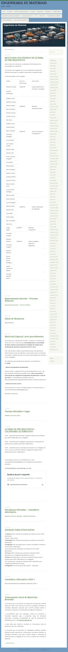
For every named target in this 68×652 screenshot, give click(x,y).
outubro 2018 (53, 265)
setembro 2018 (54, 268)
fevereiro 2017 (54, 314)
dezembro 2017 (54, 287)
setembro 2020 (54, 216)
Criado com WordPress (24, 649)
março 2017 (53, 311)
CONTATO (42, 16)
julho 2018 (52, 273)
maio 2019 (53, 248)
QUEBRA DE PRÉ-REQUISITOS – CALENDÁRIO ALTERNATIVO (20, 430)
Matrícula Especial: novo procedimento (24, 336)
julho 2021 (52, 194)
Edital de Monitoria (14, 319)
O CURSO (9, 11)
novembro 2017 (54, 289)
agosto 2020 (53, 218)
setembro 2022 (54, 164)
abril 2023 (52, 145)
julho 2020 (52, 221)
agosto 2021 (53, 191)
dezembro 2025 (54, 79)
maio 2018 (53, 278)
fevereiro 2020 (54, 229)
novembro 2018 (54, 262)
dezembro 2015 (54, 336)
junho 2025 (53, 96)
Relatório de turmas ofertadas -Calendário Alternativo (20, 516)
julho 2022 (52, 169)
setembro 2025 (54, 87)
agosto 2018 (53, 270)
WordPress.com (45, 649)
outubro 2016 (53, 317)
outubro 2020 (53, 213)
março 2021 (53, 202)
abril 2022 (52, 177)
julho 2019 (52, 246)
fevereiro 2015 (54, 349)
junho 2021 (53, 197)
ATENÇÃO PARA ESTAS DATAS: (20, 530)
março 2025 (53, 104)
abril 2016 (52, 330)
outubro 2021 (53, 188)
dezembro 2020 (54, 207)
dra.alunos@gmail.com (25, 620)
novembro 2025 (54, 82)
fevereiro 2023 (54, 150)
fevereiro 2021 (54, 205)
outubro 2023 (53, 128)
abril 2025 (52, 101)
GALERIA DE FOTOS (27, 16)
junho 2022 (53, 172)
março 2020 (53, 227)
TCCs (36, 16)
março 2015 (53, 347)
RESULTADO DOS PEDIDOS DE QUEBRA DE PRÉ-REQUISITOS (24, 59)
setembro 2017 (54, 295)
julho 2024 (52, 112)
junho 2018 (53, 276)
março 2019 (53, 254)
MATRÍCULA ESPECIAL (11, 393)
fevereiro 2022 (54, 183)
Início (3, 11)
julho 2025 (52, 93)
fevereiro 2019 (54, 257)
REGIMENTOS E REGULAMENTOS (11, 16)
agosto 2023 (53, 134)
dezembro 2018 (54, 259)
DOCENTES (40, 11)
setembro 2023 (54, 131)
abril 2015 (52, 344)
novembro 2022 (54, 158)
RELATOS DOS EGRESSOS (21, 20)
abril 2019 (52, 251)
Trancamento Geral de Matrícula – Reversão (22, 598)
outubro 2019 (53, 237)
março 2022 (53, 180)
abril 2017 (52, 308)
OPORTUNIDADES (7, 20)
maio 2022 (53, 175)
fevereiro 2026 (54, 76)
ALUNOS (33, 11)
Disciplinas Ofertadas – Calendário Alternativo (22, 511)
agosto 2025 (53, 90)
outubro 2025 (53, 85)
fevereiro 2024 (54, 120)
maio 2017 (53, 306)
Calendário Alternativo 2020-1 (20, 579)
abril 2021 (52, 199)
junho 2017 (53, 303)
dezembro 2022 (54, 156)
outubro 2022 (53, 161)
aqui (20, 616)
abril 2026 (52, 71)
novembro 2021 (54, 186)
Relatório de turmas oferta (12, 415)
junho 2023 (53, 139)
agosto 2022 (53, 167)
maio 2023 (53, 142)
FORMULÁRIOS (57, 11)
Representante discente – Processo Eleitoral (21, 299)
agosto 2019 (53, 243)
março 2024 (53, 117)
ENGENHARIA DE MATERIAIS (24, 3)
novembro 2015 (54, 338)
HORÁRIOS (48, 11)
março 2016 (53, 333)
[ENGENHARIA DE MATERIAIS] (34, 35)
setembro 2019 (54, 240)
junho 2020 (53, 224)
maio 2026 (53, 68)
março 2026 (53, 74)
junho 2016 (53, 325)
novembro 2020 (54, 210)
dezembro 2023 (54, 126)
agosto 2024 (53, 109)
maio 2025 (53, 98)
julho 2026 (52, 66)
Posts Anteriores (9, 643)
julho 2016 (52, 322)
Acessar (52, 361)
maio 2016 (53, 328)
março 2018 (53, 284)
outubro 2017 (53, 292)
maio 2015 (53, 341)
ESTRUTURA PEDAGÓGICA (21, 11)
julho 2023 (52, 137)
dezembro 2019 (54, 232)
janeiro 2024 (53, 123)
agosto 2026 (53, 63)
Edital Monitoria (9, 323)
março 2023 (53, 147)
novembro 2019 (54, 235)
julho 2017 (52, 300)
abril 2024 (52, 115)
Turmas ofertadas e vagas (17, 411)
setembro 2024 (54, 106)
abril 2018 (52, 281)
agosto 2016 (53, 319)
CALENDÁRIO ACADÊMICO (54, 16)
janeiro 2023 (53, 153)
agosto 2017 (53, 298)
